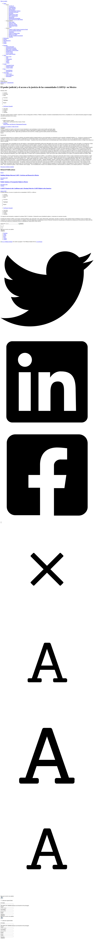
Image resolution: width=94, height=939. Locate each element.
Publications (6, 38)
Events (4, 64)
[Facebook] (47, 521)
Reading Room (9, 51)
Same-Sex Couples (13, 24)
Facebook (5, 109)
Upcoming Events (10, 65)
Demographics (12, 9)
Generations (11, 32)
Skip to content (4, 1)
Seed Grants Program (10, 54)
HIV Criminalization (13, 15)
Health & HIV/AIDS (13, 14)
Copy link (5, 108)
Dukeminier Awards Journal (12, 50)
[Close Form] (2, 898)
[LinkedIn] (47, 427)
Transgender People (13, 25)
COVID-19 (11, 6)
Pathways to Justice (13, 34)
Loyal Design (39, 241)
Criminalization (12, 7)
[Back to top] (1, 522)
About (4, 55)
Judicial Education (10, 46)
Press (4, 69)
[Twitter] (47, 334)
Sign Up (2, 230)
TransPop (11, 36)
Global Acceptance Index (14, 33)
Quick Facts (6, 72)
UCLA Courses (9, 52)
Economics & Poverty (13, 12)
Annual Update (9, 67)
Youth (10, 27)
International (11, 17)
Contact (7, 62)
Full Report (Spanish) (8, 106)
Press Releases (9, 70)
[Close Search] (2, 225)
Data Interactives (7, 40)
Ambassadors (9, 59)
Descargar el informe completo (7, 166)
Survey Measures (10, 75)
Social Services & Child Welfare (16, 19)
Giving (4, 41)
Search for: (3, 223)
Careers (7, 60)
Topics (4, 3)
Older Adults (11, 22)
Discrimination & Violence (14, 10)
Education (11, 13)
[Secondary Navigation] (1, 80)
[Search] (3, 79)
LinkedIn (5, 112)
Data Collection (12, 8)
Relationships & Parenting (14, 18)
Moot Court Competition (11, 49)
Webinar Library (9, 66)
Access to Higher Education (15, 30)
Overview (5, 97)
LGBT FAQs (9, 73)
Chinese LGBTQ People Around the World (18, 29)
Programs (5, 45)
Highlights (5, 100)
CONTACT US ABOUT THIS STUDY (10, 126)
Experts (5, 39)
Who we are (8, 56)
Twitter (4, 111)
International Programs (11, 47)
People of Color (12, 23)
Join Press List (9, 71)
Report (4, 102)
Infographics (8, 76)
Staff (7, 57)
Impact (7, 61)
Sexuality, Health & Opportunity (16, 35)
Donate (4, 43)
